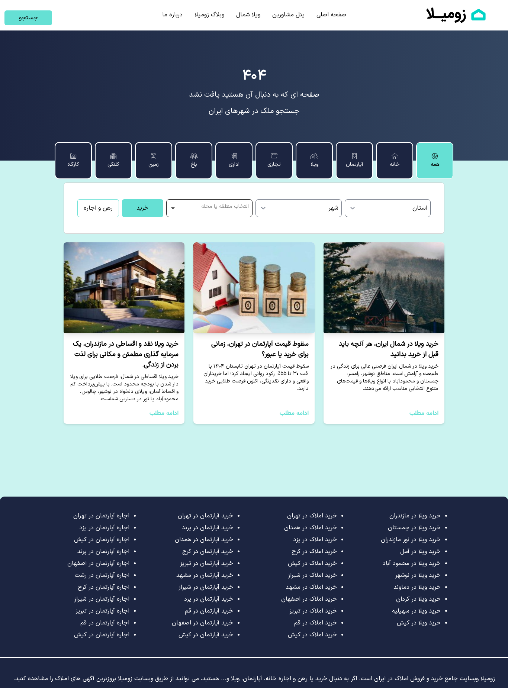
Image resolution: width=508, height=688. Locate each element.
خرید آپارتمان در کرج (207, 551)
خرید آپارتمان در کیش (206, 634)
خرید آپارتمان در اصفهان (202, 622)
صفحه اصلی (331, 14)
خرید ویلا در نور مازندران (411, 539)
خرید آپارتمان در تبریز (206, 563)
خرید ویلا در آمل (420, 551)
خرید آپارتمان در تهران (205, 515)
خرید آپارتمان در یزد (208, 599)
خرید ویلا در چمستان (414, 527)
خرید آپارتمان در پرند (207, 527)
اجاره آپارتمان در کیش (101, 539)
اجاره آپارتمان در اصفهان (98, 563)
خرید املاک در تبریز (313, 611)
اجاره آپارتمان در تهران (101, 515)
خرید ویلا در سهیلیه (416, 611)
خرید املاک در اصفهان (309, 599)
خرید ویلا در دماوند (417, 587)
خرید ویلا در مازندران (415, 515)
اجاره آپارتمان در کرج (103, 587)
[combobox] (209, 208)
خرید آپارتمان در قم (209, 611)
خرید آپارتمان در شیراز (206, 587)
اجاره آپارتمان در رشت (102, 575)
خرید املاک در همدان (310, 527)
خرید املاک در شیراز (312, 575)
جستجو (28, 17)
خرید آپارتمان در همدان (204, 539)
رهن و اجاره (98, 208)
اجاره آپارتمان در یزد (104, 527)
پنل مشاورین (288, 14)
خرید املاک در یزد (315, 539)
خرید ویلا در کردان (418, 599)
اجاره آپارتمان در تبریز (102, 611)
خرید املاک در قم (315, 622)
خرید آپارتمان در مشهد (204, 575)
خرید (142, 208)
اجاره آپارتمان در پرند (103, 551)
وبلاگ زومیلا (209, 14)
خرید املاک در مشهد (311, 587)
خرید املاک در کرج (314, 551)
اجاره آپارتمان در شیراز (101, 599)
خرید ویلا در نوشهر (418, 575)
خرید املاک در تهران (312, 515)
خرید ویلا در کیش (419, 622)
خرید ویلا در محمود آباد (412, 563)
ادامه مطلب (423, 413)
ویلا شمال (248, 14)
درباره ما (172, 14)
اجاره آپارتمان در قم (104, 622)
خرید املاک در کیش (312, 563)
